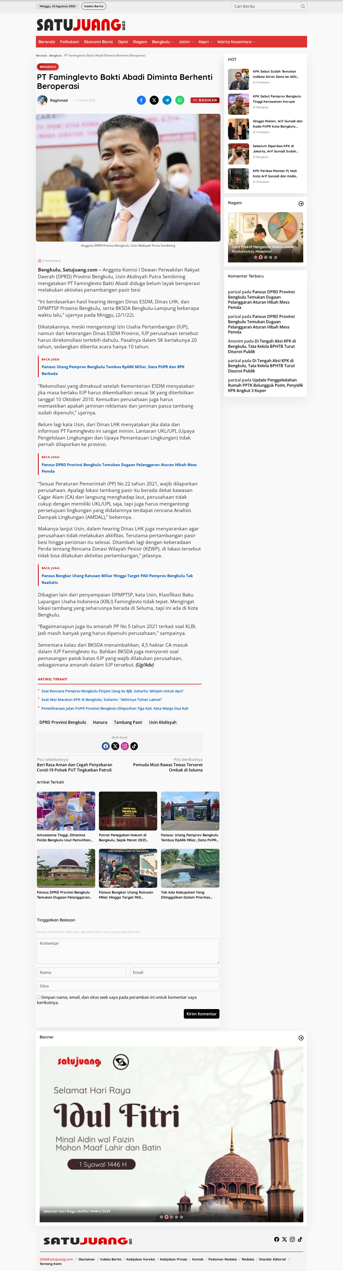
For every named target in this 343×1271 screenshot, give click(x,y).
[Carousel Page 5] (275, 257)
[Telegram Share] (167, 100)
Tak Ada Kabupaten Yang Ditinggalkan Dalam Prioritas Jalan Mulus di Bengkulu (185, 895)
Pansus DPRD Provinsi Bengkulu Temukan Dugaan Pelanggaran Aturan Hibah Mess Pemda (63, 895)
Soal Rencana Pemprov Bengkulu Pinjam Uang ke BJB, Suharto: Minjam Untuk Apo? (112, 691)
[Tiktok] (134, 746)
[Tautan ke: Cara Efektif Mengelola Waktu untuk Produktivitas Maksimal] (265, 237)
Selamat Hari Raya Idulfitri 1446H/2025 (76, 1211)
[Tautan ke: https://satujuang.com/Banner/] (301, 1038)
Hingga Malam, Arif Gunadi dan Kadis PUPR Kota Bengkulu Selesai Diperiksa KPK (278, 124)
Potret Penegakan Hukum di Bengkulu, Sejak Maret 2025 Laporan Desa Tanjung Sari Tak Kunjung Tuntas (125, 838)
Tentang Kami (51, 1264)
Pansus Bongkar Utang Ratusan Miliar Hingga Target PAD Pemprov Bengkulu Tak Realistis (126, 895)
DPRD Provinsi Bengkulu (62, 722)
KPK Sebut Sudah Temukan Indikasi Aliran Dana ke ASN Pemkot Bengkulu (275, 74)
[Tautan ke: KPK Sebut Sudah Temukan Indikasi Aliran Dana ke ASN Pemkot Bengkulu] (238, 79)
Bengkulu (55, 55)
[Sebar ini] (141, 100)
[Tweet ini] (154, 100)
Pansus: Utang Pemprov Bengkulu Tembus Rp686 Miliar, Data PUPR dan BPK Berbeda (189, 838)
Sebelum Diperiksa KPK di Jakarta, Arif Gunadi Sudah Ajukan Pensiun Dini (274, 149)
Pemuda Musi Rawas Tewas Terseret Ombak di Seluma (168, 765)
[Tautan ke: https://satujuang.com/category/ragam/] (301, 204)
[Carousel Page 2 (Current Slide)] (260, 257)
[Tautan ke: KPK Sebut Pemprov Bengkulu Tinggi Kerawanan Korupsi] (238, 103)
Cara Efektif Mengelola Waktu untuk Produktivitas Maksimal (263, 249)
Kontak (197, 1259)
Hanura (100, 722)
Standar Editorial (272, 1259)
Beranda (41, 55)
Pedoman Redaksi (222, 1259)
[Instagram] (125, 746)
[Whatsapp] (179, 100)
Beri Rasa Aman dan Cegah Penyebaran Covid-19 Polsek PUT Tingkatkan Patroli (74, 765)
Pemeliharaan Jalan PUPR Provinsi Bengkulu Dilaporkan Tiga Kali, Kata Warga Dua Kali (114, 708)
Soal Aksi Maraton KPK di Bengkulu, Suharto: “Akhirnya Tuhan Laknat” (101, 699)
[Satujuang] (81, 24)
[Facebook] (106, 746)
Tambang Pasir (128, 722)
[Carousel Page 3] (265, 257)
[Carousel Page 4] (270, 257)
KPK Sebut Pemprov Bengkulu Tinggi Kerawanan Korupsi (277, 98)
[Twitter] (115, 746)
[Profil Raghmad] (42, 100)
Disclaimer (87, 1259)
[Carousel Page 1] (255, 257)
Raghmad (59, 100)
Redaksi (248, 1259)
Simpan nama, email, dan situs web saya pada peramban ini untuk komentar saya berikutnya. (117, 999)
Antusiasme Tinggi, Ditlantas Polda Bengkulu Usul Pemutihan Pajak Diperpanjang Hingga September (63, 838)
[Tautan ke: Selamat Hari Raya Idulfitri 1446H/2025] (171, 1134)
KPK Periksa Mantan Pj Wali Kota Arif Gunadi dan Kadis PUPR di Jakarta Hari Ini (275, 174)
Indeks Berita (110, 1259)
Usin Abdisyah (163, 722)
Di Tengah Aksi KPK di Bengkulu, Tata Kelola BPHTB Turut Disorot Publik (262, 346)
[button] (303, 6)
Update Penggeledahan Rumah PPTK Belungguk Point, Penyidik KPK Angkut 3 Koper (265, 385)
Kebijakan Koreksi (140, 1259)
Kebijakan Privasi (173, 1259)
